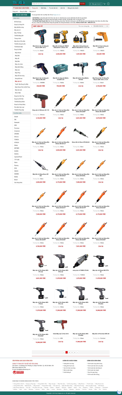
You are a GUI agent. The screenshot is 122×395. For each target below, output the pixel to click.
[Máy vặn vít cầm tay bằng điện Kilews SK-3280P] (80, 101)
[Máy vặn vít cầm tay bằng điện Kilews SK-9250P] (100, 229)
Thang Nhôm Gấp (46, 385)
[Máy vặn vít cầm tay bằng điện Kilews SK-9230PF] (40, 229)
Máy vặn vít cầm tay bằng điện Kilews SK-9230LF (60, 174)
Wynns (65, 389)
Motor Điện (18, 93)
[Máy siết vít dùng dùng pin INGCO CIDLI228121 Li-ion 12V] (80, 37)
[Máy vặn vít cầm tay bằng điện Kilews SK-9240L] (80, 165)
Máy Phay (17, 72)
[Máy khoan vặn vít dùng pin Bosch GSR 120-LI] (40, 37)
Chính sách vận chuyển (93, 370)
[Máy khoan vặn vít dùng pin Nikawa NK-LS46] (40, 69)
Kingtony (85, 387)
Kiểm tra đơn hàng (68, 370)
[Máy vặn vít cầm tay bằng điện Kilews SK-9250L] (40, 197)
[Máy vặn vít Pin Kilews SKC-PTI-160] (40, 261)
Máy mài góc (52, 384)
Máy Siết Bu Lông (19, 27)
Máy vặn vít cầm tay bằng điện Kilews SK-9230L (100, 142)
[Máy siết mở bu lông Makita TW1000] (80, 69)
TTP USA (16, 159)
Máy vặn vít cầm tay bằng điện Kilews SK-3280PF (100, 110)
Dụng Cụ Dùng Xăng (19, 104)
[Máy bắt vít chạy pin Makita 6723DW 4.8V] (60, 69)
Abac (48, 389)
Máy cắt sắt (37, 385)
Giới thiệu (43, 8)
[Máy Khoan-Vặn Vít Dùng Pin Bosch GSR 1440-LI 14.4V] (100, 69)
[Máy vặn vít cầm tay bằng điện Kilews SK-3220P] (60, 101)
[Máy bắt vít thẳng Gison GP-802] (40, 165)
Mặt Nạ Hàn (28, 385)
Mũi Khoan (101, 385)
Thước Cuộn (90, 384)
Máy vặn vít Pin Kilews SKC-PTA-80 (81, 303)
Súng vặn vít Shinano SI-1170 (40, 110)
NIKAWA (16, 174)
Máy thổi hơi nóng (19, 75)
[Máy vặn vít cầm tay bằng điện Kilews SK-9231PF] (80, 197)
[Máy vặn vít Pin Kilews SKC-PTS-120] (60, 261)
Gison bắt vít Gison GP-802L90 (80, 142)
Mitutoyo (31, 389)
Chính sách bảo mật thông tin (95, 368)
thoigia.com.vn (56, 14)
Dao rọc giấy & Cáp (91, 385)
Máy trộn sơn (18, 90)
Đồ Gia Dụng (17, 21)
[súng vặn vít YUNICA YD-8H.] (81, 261)
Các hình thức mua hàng (69, 368)
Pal (100, 389)
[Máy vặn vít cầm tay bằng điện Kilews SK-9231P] (60, 197)
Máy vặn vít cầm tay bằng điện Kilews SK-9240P (60, 239)
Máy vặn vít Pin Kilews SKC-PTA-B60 (81, 335)
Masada (71, 389)
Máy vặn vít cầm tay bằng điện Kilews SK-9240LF (100, 174)
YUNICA (16, 139)
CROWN (16, 134)
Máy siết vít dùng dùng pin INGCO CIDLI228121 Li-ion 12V (80, 46)
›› (77, 352)
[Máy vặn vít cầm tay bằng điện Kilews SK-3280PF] (100, 101)
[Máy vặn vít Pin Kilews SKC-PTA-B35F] (40, 325)
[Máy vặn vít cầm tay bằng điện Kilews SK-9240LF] (100, 165)
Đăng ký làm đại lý (73, 8)
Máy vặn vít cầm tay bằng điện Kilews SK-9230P (100, 206)
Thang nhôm (17, 38)
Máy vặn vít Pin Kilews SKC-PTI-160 (41, 271)
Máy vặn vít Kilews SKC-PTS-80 (101, 271)
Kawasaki (16, 122)
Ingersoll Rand (18, 157)
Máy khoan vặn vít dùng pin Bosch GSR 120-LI (41, 46)
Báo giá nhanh (96, 4)
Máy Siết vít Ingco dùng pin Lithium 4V (101, 46)
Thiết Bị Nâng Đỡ (18, 35)
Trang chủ (35, 8)
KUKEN (16, 151)
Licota (53, 389)
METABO (16, 148)
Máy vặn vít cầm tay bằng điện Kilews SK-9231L (40, 142)
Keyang (16, 165)
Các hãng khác (18, 182)
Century (37, 389)
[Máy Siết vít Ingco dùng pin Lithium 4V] (100, 37)
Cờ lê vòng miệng (71, 384)
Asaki (75, 387)
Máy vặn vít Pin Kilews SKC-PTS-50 (41, 303)
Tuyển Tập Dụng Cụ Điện (21, 84)
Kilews (16, 145)
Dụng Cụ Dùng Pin (19, 24)
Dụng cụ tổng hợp (31, 384)
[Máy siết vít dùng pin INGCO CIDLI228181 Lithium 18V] (60, 37)
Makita (16, 177)
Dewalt (16, 116)
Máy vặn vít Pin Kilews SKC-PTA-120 (61, 303)
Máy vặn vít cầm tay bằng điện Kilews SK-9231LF (60, 142)
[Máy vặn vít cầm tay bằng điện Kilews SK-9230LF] (60, 165)
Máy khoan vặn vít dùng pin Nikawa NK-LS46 (41, 78)
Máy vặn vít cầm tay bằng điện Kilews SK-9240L (80, 174)
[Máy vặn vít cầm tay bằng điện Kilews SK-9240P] (60, 229)
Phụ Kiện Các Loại (19, 107)
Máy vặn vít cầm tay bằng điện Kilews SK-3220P (60, 110)
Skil (15, 119)
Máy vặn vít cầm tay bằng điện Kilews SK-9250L (40, 206)
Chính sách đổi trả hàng (93, 374)
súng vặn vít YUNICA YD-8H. (81, 270)
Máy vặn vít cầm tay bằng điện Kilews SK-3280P (80, 110)
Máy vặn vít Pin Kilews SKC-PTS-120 (61, 271)
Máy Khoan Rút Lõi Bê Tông (22, 87)
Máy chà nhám (19, 64)
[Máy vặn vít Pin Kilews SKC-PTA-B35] (100, 293)
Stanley (46, 387)
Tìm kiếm (82, 3)
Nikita (43, 389)
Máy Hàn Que (61, 384)
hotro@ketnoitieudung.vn (23, 369)
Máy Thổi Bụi (17, 33)
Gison (15, 162)
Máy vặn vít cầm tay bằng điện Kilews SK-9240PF (80, 239)
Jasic (25, 389)
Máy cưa (17, 70)
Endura (105, 389)
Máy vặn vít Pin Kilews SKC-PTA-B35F (41, 335)
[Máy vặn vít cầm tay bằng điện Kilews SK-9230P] (100, 197)
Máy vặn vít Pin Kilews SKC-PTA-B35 (101, 303)
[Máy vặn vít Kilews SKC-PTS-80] (100, 261)
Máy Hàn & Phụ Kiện (19, 41)
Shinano (16, 136)
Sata (20, 389)
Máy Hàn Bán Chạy (67, 385)
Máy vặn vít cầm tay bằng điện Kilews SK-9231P (60, 206)
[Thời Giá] (18, 3)
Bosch (16, 179)
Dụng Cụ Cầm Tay (19, 96)
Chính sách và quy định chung (95, 363)
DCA (15, 168)
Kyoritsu (78, 389)
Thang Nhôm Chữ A (18, 384)
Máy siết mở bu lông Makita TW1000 (81, 78)
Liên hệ (62, 8)
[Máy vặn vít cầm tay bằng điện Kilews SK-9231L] (40, 133)
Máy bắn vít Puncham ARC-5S (100, 333)
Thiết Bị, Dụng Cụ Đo (19, 44)
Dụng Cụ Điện (23, 11)
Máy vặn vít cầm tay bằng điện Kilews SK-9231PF (80, 206)
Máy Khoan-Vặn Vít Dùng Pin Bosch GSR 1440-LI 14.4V (101, 78)
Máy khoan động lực (18, 387)
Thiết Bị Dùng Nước (19, 101)
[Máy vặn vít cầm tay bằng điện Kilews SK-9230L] (100, 133)
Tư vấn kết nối (53, 8)
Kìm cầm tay (56, 385)
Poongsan (105, 387)
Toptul (91, 387)
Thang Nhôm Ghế (18, 385)
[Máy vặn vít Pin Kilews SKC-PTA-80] (80, 293)
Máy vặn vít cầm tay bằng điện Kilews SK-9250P (100, 239)
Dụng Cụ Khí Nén (19, 99)
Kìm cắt (28, 387)
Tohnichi (84, 389)
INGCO (16, 171)
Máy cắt (17, 58)
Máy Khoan (18, 52)
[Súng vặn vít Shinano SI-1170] (40, 101)
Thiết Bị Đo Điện (18, 47)
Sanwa (90, 389)
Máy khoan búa (99, 384)
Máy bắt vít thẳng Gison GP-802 (41, 174)
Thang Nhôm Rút (42, 384)
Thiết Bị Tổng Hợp (19, 110)
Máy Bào (17, 61)
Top (80, 387)
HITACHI (16, 142)
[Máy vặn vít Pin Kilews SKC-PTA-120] (60, 293)
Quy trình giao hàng (92, 372)
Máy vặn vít (32, 11)
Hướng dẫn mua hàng (69, 363)
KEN (15, 125)
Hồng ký (64, 387)
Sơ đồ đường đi (67, 372)
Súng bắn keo (18, 78)
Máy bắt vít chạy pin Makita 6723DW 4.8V (60, 78)
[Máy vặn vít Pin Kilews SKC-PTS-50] (40, 293)
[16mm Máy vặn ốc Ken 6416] (61, 323)
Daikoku (16, 154)
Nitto (95, 389)
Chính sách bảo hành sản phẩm (95, 366)
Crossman (17, 131)
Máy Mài (17, 55)
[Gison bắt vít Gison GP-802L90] (80, 133)
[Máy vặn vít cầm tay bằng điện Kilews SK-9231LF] (60, 133)
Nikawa (58, 387)
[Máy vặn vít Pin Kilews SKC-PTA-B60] (80, 325)
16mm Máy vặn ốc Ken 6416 (61, 333)
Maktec (15, 389)
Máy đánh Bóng (19, 67)
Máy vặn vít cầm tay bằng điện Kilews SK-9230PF (40, 239)
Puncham (16, 128)
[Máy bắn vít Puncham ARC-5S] (101, 324)
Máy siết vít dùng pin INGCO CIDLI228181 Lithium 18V (61, 46)
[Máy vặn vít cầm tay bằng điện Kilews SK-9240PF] (80, 229)
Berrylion (59, 389)
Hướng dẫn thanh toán (69, 366)
